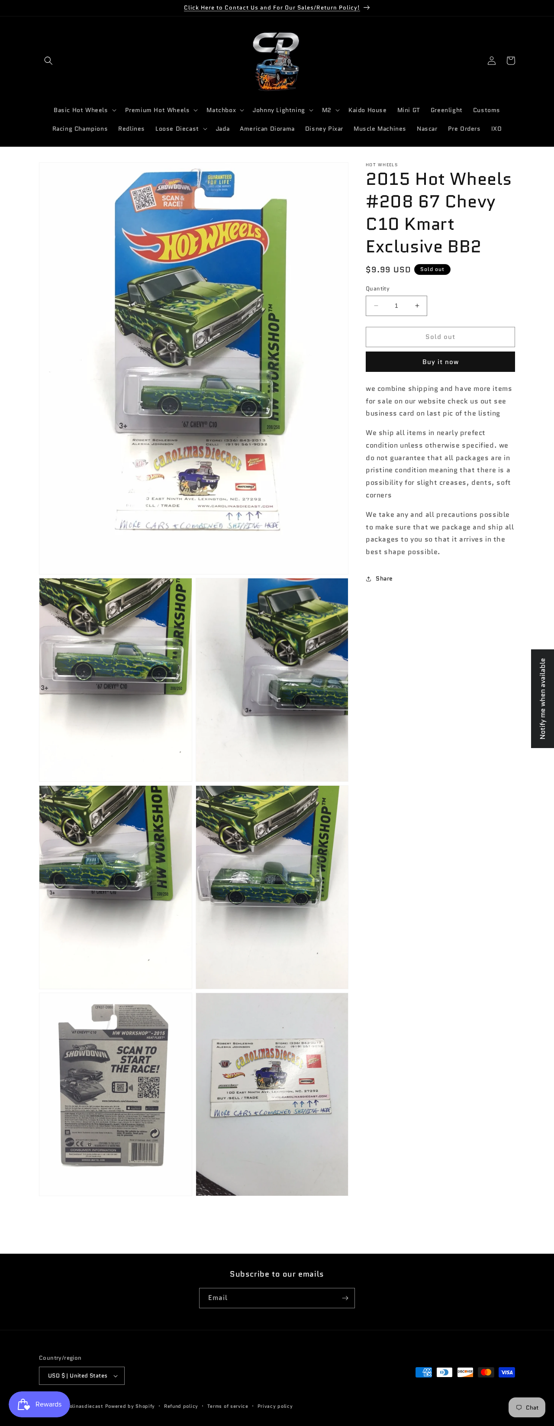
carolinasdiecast (82, 1406)
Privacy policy (275, 1405)
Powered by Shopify (130, 1406)
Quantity (378, 288)
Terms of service (227, 1405)
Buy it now (440, 361)
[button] (48, 60)
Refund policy (181, 1405)
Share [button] (384, 578)
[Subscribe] (344, 1298)
